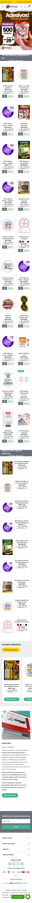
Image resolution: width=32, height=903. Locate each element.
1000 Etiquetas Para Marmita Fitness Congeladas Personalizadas (24, 162)
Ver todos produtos (11, 650)
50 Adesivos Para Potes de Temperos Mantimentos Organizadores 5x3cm (24, 200)
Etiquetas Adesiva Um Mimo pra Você (8, 238)
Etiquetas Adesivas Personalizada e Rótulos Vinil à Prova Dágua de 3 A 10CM (8, 317)
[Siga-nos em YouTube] (18, 864)
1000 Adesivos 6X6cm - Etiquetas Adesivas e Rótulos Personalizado (24, 279)
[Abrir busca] (21, 7)
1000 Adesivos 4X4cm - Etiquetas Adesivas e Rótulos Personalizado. (8, 162)
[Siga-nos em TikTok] (22, 864)
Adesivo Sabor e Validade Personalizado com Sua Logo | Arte (24, 238)
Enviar (16, 827)
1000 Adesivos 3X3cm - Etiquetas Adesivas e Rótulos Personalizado (8, 124)
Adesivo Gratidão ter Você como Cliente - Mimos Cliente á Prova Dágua (24, 87)
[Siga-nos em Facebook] (10, 864)
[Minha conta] (25, 7)
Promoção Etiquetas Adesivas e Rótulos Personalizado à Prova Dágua (24, 124)
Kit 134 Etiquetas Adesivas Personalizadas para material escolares (24, 432)
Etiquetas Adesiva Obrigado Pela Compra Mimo (8, 392)
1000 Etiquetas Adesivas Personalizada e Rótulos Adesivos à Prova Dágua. (8, 87)
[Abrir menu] (3, 6)
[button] (28, 6)
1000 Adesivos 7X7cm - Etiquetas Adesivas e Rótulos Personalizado (8, 354)
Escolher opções (12, 699)
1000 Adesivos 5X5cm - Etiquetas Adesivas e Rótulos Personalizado (8, 200)
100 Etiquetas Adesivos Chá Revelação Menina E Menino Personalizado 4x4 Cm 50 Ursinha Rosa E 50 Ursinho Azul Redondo (24, 392)
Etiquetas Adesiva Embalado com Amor (8, 279)
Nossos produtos (10, 795)
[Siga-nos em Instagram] (14, 864)
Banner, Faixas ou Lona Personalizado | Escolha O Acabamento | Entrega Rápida (24, 354)
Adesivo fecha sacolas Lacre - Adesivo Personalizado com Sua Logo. (24, 317)
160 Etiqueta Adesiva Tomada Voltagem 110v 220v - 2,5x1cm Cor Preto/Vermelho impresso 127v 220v (8, 432)
